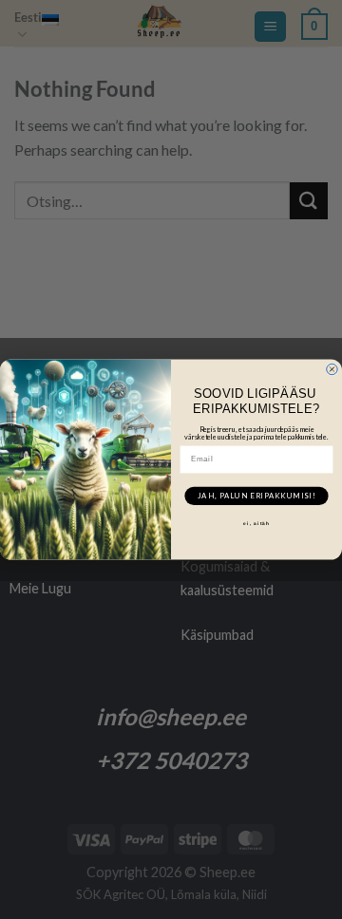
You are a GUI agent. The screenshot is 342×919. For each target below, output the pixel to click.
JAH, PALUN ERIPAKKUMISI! (256, 496)
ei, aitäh (256, 522)
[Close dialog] (332, 369)
